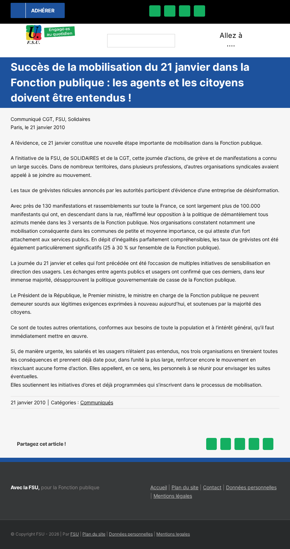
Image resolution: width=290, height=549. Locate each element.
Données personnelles (251, 487)
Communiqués (96, 402)
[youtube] (199, 11)
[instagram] (184, 11)
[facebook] (155, 11)
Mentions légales (172, 496)
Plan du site (185, 487)
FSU (74, 534)
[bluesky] (169, 11)
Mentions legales (173, 534)
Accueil (158, 487)
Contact (212, 487)
